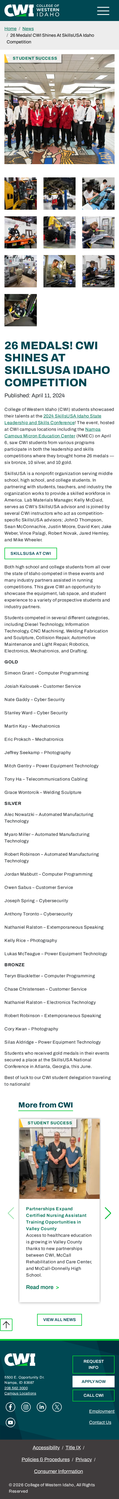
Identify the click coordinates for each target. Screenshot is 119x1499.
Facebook (10, 1407)
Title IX (73, 1447)
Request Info (94, 1364)
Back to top (6, 1325)
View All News (59, 1319)
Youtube (10, 1422)
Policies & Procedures (46, 1459)
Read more (59, 1287)
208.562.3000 (16, 1388)
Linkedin (41, 1407)
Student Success (35, 58)
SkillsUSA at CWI (31, 553)
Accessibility (46, 1447)
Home (10, 28)
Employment (102, 1411)
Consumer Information (58, 1471)
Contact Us (100, 1422)
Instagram (26, 1407)
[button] (108, 1213)
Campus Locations (20, 1393)
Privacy (84, 1459)
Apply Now (94, 1381)
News (28, 28)
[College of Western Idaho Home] (31, 10)
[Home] (19, 1359)
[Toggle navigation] (103, 12)
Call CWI (94, 1395)
